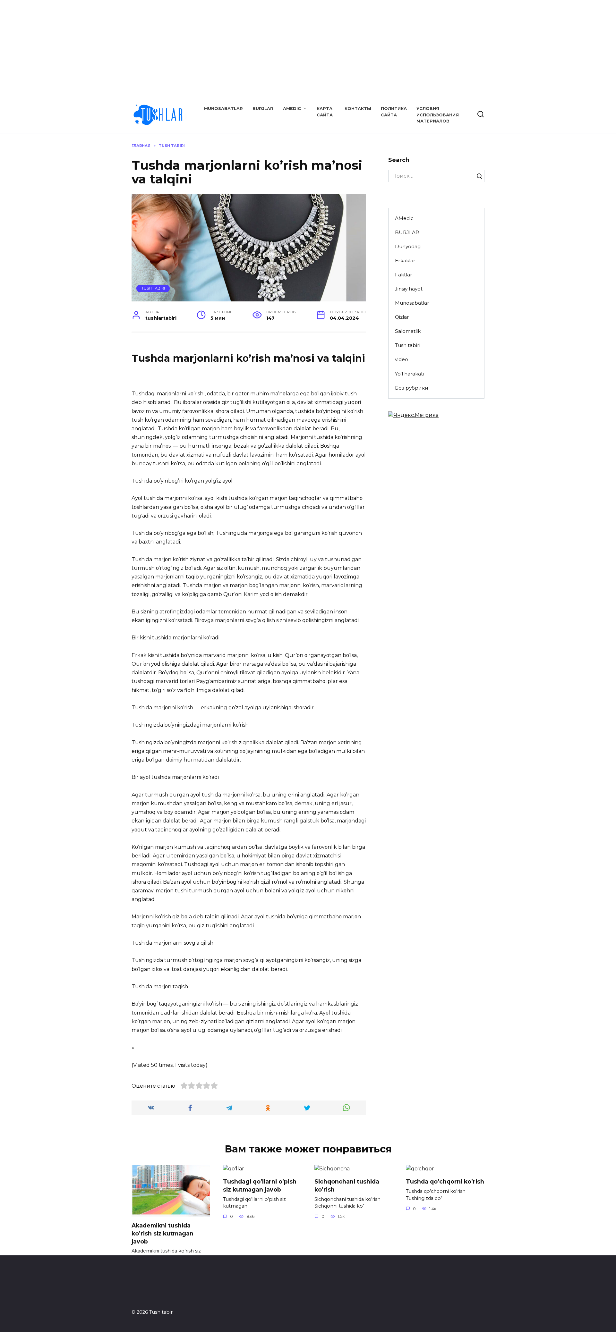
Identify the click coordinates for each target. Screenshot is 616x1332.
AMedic (292, 108)
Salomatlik (408, 331)
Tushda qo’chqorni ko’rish (445, 1181)
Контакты (358, 108)
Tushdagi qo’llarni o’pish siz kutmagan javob (259, 1185)
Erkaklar (405, 260)
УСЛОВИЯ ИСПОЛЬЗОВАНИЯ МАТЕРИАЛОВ (437, 114)
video (401, 359)
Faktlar (403, 275)
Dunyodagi (408, 246)
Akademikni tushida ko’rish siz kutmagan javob (162, 1233)
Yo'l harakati (409, 374)
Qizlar (402, 317)
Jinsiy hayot (409, 289)
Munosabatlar (223, 108)
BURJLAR (262, 108)
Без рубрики (411, 388)
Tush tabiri (153, 288)
